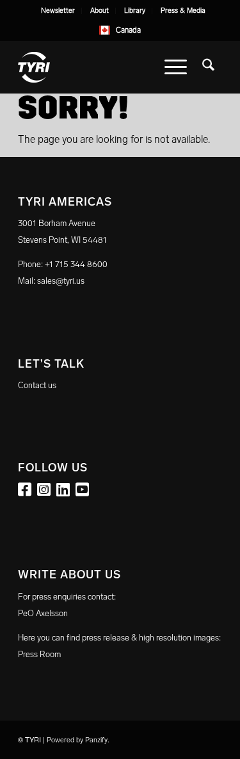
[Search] (208, 67)
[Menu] (176, 67)
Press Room (39, 654)
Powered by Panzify (77, 740)
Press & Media (183, 10)
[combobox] (120, 30)
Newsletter (58, 10)
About (99, 10)
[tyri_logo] (99, 67)
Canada (128, 30)
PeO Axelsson (43, 613)
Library (134, 10)
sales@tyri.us (60, 281)
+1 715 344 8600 (76, 264)
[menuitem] (58, 11)
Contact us (37, 385)
